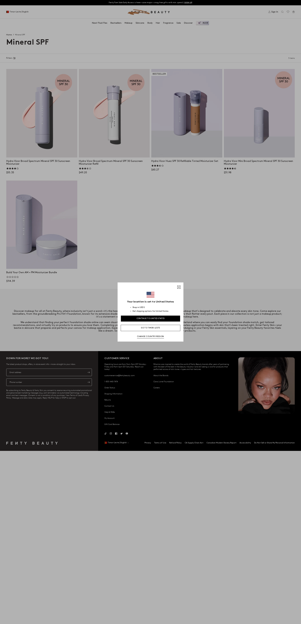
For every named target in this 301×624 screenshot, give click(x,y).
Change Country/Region (150, 336)
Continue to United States (151, 318)
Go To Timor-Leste (150, 328)
